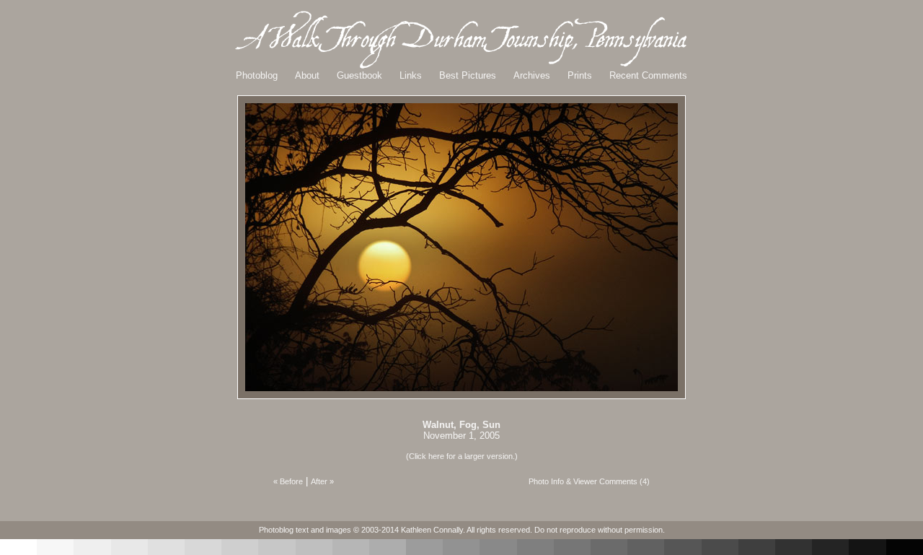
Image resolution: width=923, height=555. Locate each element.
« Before (288, 481)
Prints (580, 75)
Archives (531, 75)
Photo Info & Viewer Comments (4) (589, 481)
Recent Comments (648, 75)
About (307, 75)
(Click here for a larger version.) (462, 456)
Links (410, 75)
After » (322, 481)
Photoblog (257, 75)
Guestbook (359, 75)
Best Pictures (467, 75)
